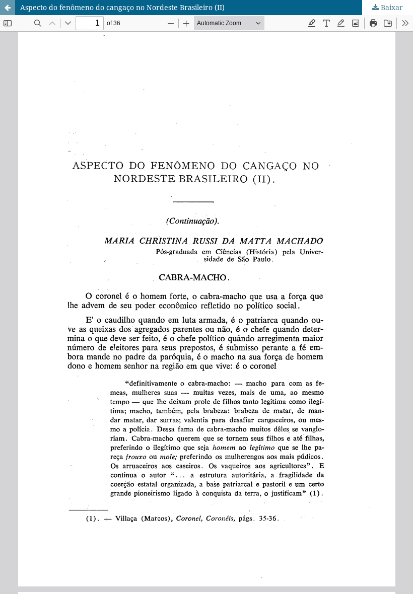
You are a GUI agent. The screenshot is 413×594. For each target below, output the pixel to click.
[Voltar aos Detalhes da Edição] (7, 7)
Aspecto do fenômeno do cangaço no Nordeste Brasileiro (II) (122, 7)
